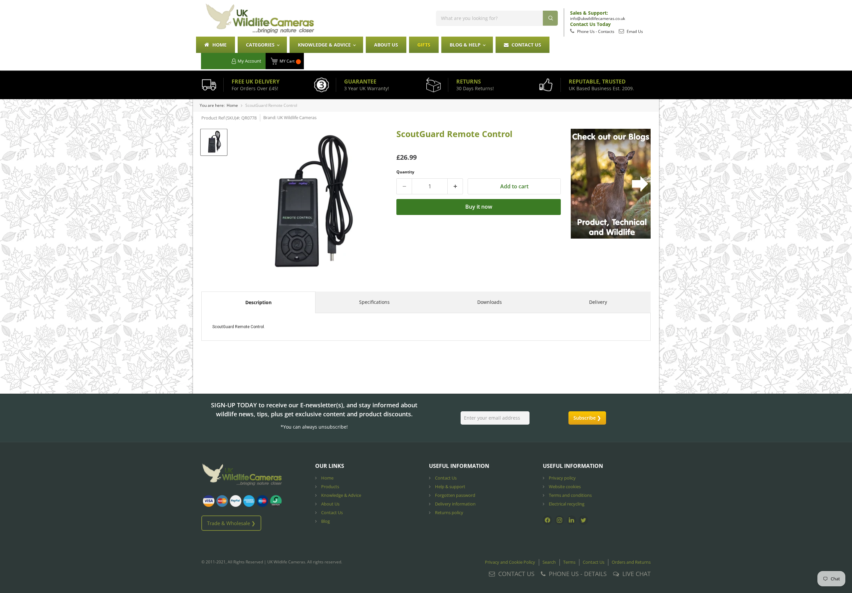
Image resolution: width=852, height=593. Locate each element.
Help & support (449, 487)
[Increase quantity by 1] (455, 186)
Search (549, 562)
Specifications (374, 302)
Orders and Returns (631, 562)
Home (219, 45)
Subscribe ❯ (587, 418)
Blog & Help (466, 45)
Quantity (405, 172)
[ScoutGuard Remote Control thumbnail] (214, 142)
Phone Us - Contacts (595, 31)
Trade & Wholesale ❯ (231, 523)
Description (258, 302)
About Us (386, 45)
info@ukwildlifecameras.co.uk (597, 18)
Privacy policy (562, 478)
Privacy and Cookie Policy (510, 562)
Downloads (489, 302)
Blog (325, 521)
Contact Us (525, 45)
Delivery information (455, 504)
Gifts (423, 45)
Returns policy (448, 512)
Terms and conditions (570, 495)
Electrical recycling (566, 504)
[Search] (550, 18)
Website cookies (564, 487)
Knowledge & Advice (325, 45)
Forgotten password (454, 495)
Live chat (636, 574)
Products (329, 487)
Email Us (634, 31)
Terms (569, 562)
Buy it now (478, 206)
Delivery (598, 302)
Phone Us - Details (578, 574)
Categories (261, 45)
